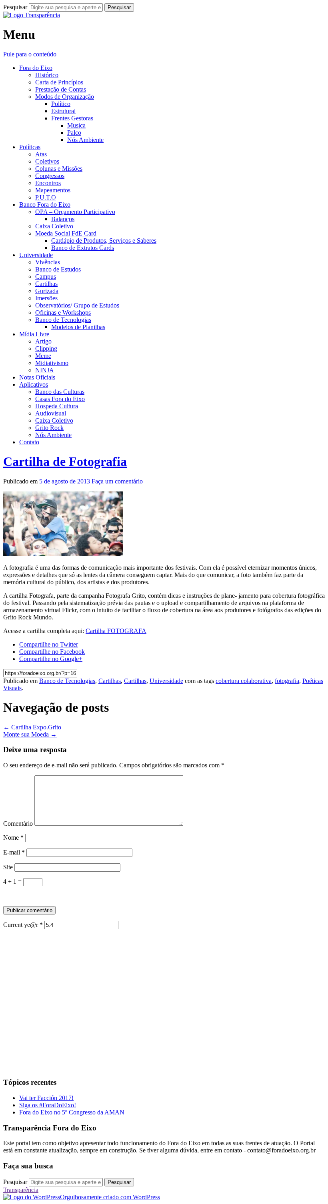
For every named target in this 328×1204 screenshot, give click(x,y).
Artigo (43, 341)
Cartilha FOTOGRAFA (116, 630)
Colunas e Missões (58, 168)
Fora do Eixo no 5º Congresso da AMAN (71, 1112)
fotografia (287, 680)
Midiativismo (51, 362)
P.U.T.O (45, 197)
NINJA (44, 370)
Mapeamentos (52, 190)
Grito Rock (49, 427)
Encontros (48, 183)
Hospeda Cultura (56, 406)
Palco (74, 132)
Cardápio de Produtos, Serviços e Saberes (103, 240)
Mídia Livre (34, 334)
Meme (43, 355)
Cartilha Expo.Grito (32, 727)
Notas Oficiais (37, 377)
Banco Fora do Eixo (44, 204)
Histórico (46, 75)
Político (60, 103)
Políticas (29, 147)
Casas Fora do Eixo (60, 398)
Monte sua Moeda (30, 734)
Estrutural (63, 111)
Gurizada (46, 291)
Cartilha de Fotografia (65, 461)
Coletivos (47, 161)
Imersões (46, 298)
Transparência (20, 1189)
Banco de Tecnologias (63, 319)
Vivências (47, 262)
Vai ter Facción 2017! (46, 1097)
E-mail (14, 852)
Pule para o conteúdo (29, 54)
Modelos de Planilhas (78, 326)
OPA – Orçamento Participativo (75, 211)
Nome (13, 837)
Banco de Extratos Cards (82, 247)
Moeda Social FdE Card (65, 233)
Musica (76, 125)
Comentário (18, 823)
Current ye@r (23, 924)
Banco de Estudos (58, 269)
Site (8, 867)
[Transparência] (31, 15)
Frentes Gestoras (72, 118)
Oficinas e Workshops (63, 312)
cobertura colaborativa (244, 680)
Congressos (49, 175)
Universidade (36, 255)
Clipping (46, 348)
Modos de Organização (64, 96)
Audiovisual (50, 413)
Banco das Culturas (59, 391)
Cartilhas (46, 283)
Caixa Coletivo (54, 226)
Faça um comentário (117, 481)
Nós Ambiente (85, 139)
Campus (45, 276)
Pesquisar (15, 7)
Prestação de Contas (60, 89)
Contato (29, 442)
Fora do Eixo (35, 67)
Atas (41, 154)
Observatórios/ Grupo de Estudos (77, 305)
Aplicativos (33, 384)
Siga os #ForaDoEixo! (47, 1105)
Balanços (62, 219)
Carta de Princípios (59, 82)
